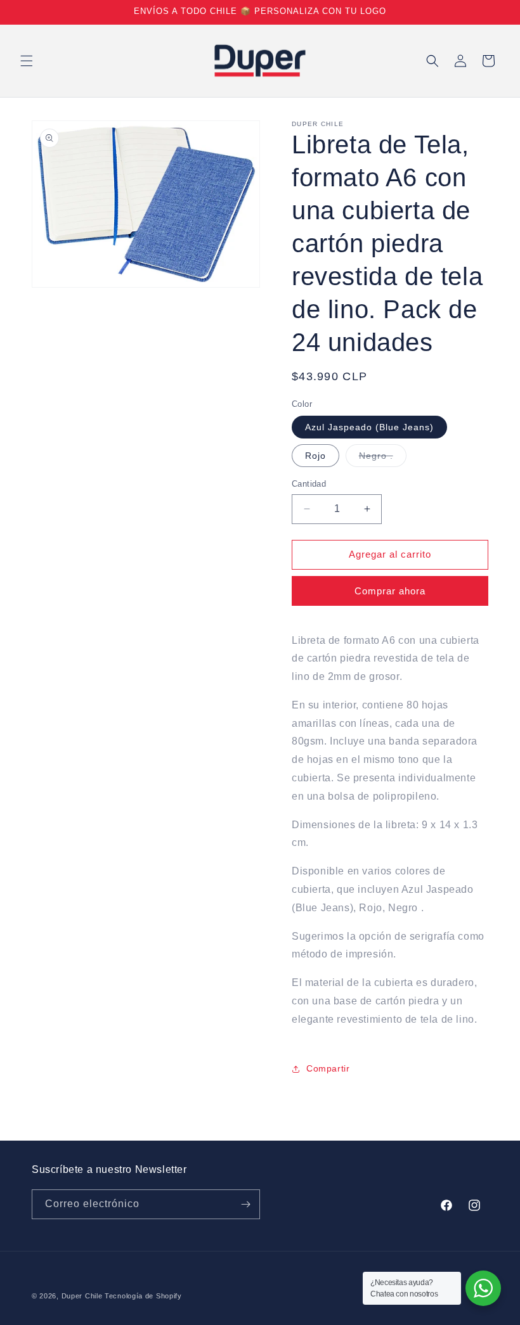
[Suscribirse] (245, 1204)
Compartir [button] (327, 1068)
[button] (27, 61)
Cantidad (309, 484)
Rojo (315, 456)
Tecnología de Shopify (143, 1296)
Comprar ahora (390, 591)
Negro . (382, 458)
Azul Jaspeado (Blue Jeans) (369, 427)
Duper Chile (82, 1296)
